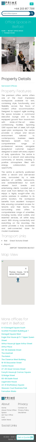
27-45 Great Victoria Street (13, 369)
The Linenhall (7, 353)
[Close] (25, 268)
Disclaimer (22, 412)
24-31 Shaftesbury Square (13, 385)
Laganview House (9, 382)
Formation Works (9, 391)
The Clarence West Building (14, 359)
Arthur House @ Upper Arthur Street (17, 343)
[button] (32, 3)
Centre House (8, 366)
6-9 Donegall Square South (13, 328)
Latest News (6, 420)
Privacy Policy (23, 410)
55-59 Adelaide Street (11, 350)
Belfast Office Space (15, 31)
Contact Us (22, 408)
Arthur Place (7, 347)
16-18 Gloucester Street (12, 362)
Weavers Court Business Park (14, 388)
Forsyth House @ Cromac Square (16, 372)
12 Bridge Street (8, 375)
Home (4, 31)
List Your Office (7, 415)
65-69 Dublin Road (10, 378)
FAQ (3, 417)
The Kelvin (6, 356)
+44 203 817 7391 (24, 8)
